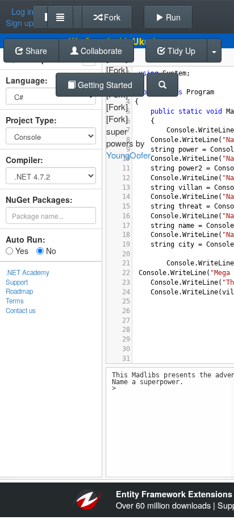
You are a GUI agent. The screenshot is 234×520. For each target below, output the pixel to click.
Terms (15, 300)
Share (35, 50)
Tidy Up (180, 50)
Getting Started (104, 84)
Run (172, 17)
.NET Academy (27, 272)
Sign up (20, 22)
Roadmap (19, 291)
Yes (20, 250)
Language (25, 80)
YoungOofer (128, 155)
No (50, 250)
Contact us (21, 310)
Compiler (23, 159)
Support (17, 281)
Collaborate (100, 50)
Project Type (30, 120)
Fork (111, 17)
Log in (22, 11)
